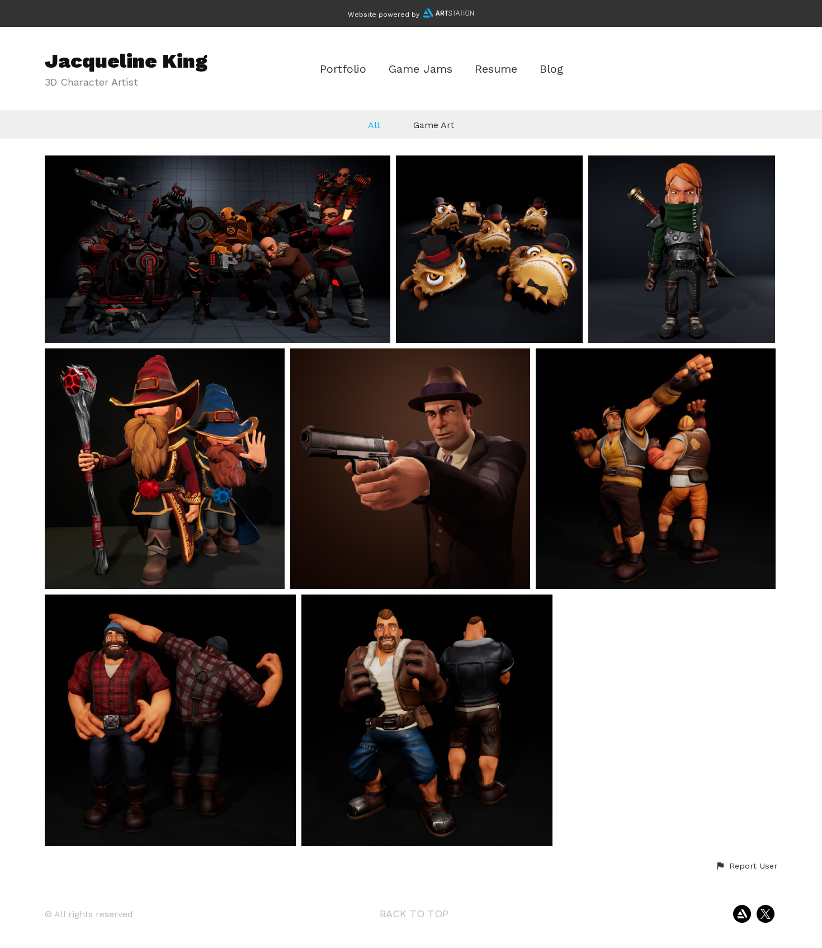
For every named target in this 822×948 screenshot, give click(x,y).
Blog (551, 69)
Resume (496, 69)
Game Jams (420, 69)
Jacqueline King (126, 61)
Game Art (433, 125)
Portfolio (343, 69)
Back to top (414, 913)
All (374, 125)
